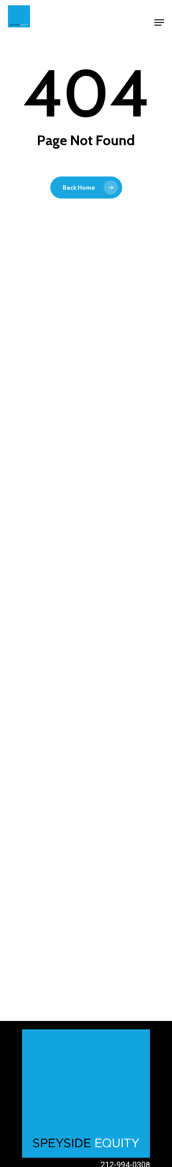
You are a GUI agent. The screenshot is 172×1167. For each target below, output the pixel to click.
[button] (159, 22)
